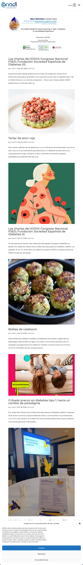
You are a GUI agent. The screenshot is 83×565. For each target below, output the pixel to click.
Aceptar (41, 548)
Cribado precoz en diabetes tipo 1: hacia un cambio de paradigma (39, 402)
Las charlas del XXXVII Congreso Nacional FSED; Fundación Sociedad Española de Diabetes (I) (38, 231)
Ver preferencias (41, 560)
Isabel (13, 68)
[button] (80, 523)
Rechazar (41, 554)
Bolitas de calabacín (22, 329)
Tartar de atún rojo (21, 138)
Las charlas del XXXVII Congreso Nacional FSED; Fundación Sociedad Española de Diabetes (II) (38, 61)
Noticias (31, 68)
